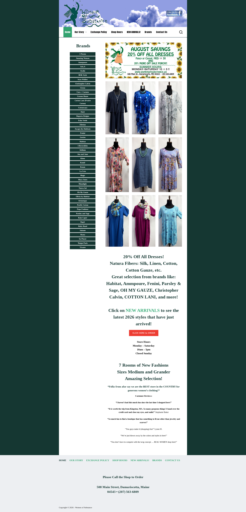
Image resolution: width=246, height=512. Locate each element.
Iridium (83, 150)
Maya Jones (82, 180)
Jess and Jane (82, 154)
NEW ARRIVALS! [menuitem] (134, 32)
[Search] (181, 32)
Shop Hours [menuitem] (117, 32)
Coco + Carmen (83, 92)
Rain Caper (82, 218)
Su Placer (82, 239)
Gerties (82, 137)
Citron (82, 88)
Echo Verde (82, 120)
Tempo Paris (83, 243)
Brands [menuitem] (148, 32)
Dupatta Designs (82, 116)
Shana (82, 235)
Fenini (82, 133)
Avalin (82, 71)
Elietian (83, 125)
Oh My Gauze (82, 192)
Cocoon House (82, 96)
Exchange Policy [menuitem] (99, 32)
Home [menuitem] (67, 32)
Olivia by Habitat (83, 197)
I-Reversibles (83, 146)
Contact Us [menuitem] (161, 32)
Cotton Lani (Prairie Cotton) (83, 102)
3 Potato (82, 54)
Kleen (82, 158)
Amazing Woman (82, 58)
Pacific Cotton (82, 205)
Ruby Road (82, 226)
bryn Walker (83, 79)
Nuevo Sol (83, 188)
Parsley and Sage (82, 214)
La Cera (83, 171)
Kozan (82, 167)
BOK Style (83, 75)
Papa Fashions (82, 209)
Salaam (83, 230)
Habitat (83, 142)
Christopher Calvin (82, 84)
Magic (82, 175)
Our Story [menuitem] (79, 32)
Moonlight (83, 184)
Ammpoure (82, 62)
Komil (82, 163)
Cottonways (82, 108)
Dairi (83, 112)
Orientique (82, 201)
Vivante (83, 247)
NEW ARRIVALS (143, 310)
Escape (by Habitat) (82, 129)
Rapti (82, 222)
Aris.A (82, 67)
